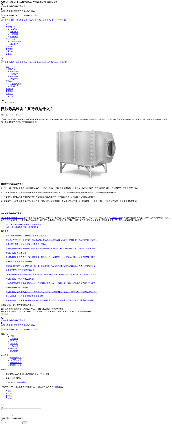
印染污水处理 (16, 365)
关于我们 (14, 339)
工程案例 (14, 346)
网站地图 (4, 314)
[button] (10, 27)
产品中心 (14, 341)
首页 (3, 103)
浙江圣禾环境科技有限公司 (12, 218)
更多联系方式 (22, 382)
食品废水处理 (16, 360)
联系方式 (14, 351)
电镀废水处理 (16, 358)
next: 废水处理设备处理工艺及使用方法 (22, 227)
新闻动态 (10, 103)
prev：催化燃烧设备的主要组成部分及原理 (23, 224)
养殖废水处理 (16, 363)
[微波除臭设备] (86, 180)
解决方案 (14, 349)
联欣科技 (59, 387)
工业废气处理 (116, 218)
